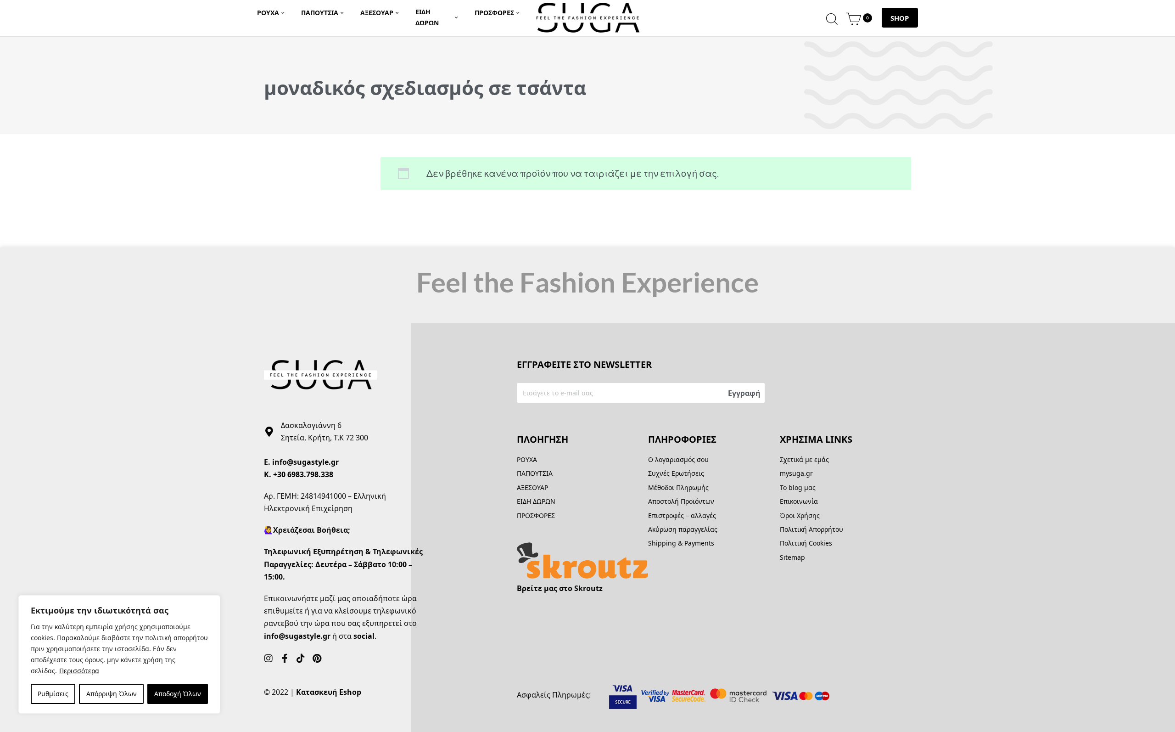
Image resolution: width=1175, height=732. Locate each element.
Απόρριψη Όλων (111, 693)
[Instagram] (268, 658)
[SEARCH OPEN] (831, 17)
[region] (119, 654)
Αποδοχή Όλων (177, 693)
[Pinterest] (316, 658)
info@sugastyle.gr (305, 462)
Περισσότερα (79, 670)
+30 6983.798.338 (303, 474)
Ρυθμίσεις (53, 693)
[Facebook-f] (284, 658)
